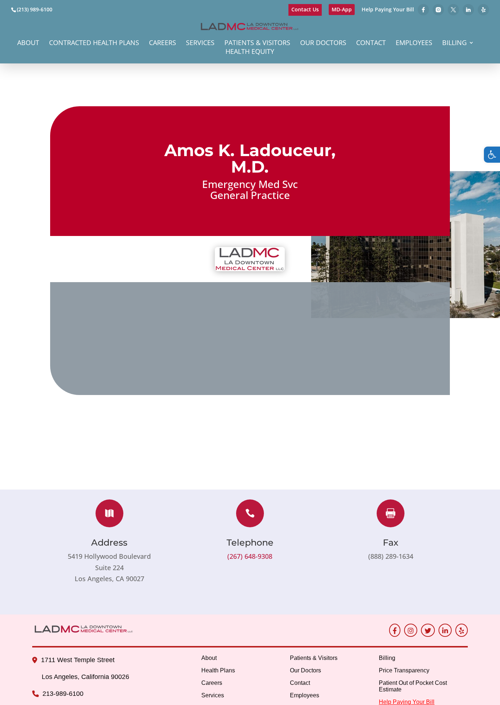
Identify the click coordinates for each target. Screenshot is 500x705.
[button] (492, 155)
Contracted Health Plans (94, 43)
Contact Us (305, 9)
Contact (371, 43)
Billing (454, 43)
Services (200, 43)
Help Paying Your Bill (388, 10)
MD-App (342, 9)
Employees (414, 43)
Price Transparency (404, 670)
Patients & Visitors (257, 43)
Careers (162, 43)
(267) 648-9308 (249, 556)
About (28, 43)
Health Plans (218, 670)
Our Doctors (323, 43)
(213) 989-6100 (34, 9)
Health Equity (249, 52)
